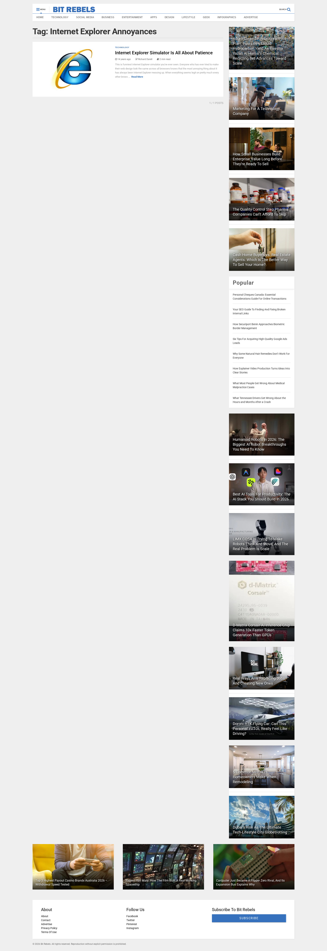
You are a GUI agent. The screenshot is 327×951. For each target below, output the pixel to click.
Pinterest (131, 924)
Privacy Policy (49, 928)
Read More (137, 76)
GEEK (206, 17)
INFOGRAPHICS (226, 17)
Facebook (132, 916)
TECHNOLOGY (60, 17)
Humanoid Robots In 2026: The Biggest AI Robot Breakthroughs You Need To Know (259, 444)
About (44, 916)
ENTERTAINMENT (132, 17)
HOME (40, 17)
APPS (153, 17)
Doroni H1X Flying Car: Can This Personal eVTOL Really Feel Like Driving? (260, 728)
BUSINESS (108, 17)
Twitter (130, 920)
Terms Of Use (49, 932)
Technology (122, 47)
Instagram (132, 928)
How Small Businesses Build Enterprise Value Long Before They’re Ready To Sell (257, 159)
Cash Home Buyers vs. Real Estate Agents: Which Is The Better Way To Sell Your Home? (261, 259)
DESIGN (169, 17)
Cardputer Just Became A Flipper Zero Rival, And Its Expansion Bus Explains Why (250, 882)
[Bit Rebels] (72, 10)
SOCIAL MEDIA (85, 17)
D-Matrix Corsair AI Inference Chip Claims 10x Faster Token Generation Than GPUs (261, 630)
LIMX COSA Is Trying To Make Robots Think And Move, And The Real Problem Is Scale (260, 544)
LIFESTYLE (188, 17)
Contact (46, 920)
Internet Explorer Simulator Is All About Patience (164, 52)
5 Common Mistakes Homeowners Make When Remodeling (254, 777)
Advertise (46, 924)
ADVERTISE (251, 17)
